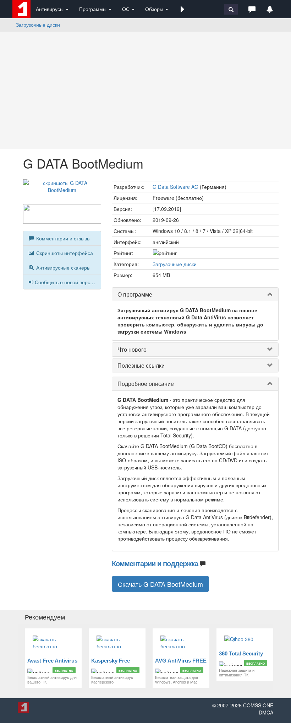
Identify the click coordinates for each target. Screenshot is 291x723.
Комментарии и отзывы (62, 238)
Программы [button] (93, 8)
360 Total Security (241, 653)
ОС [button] (126, 8)
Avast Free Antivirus (52, 661)
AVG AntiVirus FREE (181, 661)
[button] (182, 9)
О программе (134, 294)
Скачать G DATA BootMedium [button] (160, 584)
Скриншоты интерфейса (64, 252)
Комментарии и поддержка (155, 563)
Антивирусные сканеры (62, 267)
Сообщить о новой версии (65, 282)
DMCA (266, 712)
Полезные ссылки (141, 365)
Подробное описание (145, 383)
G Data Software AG (175, 186)
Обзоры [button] (155, 8)
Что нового (132, 349)
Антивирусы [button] (50, 8)
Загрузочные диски (38, 24)
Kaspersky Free (110, 661)
